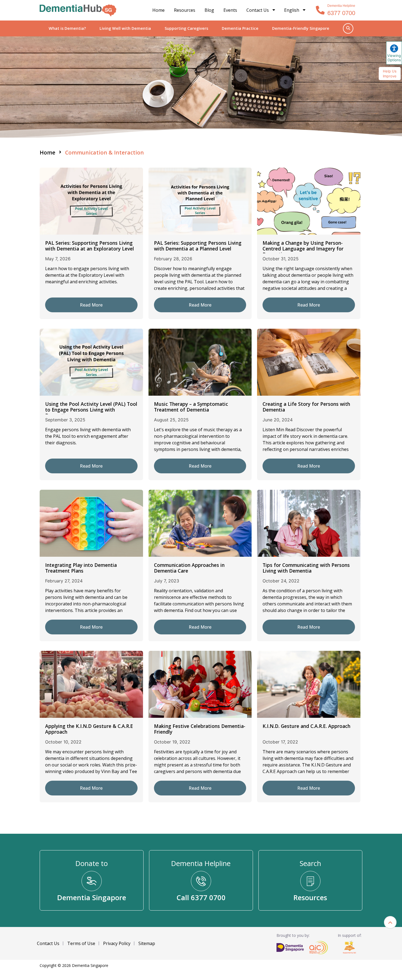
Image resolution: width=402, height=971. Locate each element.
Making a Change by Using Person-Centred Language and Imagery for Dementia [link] (303, 249)
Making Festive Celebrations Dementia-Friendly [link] (199, 729)
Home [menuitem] (158, 10)
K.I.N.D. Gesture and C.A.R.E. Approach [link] (306, 726)
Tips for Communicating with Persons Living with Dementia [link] (306, 568)
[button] (390, 922)
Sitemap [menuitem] (146, 943)
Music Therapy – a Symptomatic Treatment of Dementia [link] (191, 407)
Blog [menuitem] (209, 10)
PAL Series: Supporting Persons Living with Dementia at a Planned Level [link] (197, 246)
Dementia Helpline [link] (341, 6)
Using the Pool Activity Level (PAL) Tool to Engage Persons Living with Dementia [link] (91, 410)
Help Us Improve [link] (390, 73)
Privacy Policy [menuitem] (116, 943)
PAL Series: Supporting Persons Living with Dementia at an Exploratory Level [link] (89, 246)
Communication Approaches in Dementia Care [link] (189, 568)
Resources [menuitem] (184, 10)
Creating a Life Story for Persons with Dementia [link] (306, 407)
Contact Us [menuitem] (257, 10)
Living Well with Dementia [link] (125, 28)
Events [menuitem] (230, 10)
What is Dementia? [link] (67, 28)
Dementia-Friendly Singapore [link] (300, 28)
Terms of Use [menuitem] (81, 943)
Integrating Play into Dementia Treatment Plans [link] (81, 568)
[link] (78, 10)
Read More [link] (91, 305)
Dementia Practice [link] (240, 28)
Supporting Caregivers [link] (186, 28)
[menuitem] (295, 10)
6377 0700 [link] (341, 13)
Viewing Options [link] (394, 57)
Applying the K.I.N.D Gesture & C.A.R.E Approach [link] (89, 729)
